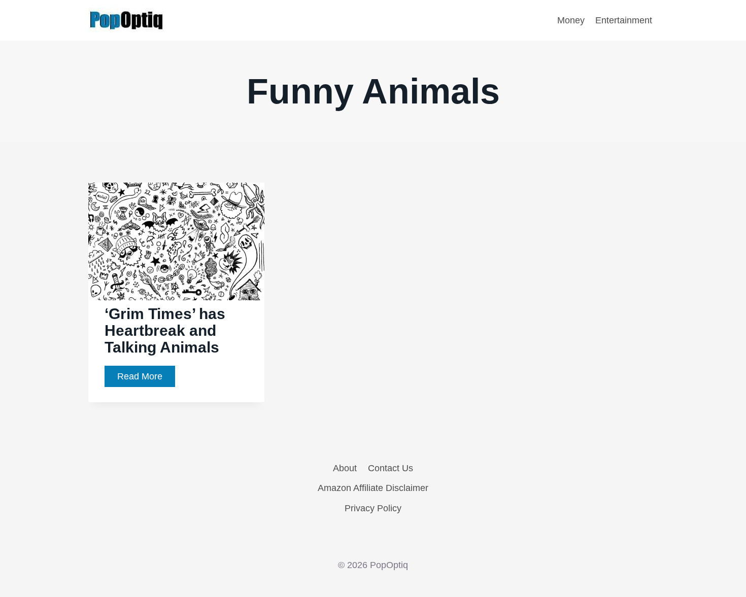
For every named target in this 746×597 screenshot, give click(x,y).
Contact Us (390, 468)
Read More (146, 379)
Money (571, 20)
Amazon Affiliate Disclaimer (373, 488)
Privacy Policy (373, 508)
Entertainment (623, 20)
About (345, 468)
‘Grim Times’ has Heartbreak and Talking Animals (165, 330)
